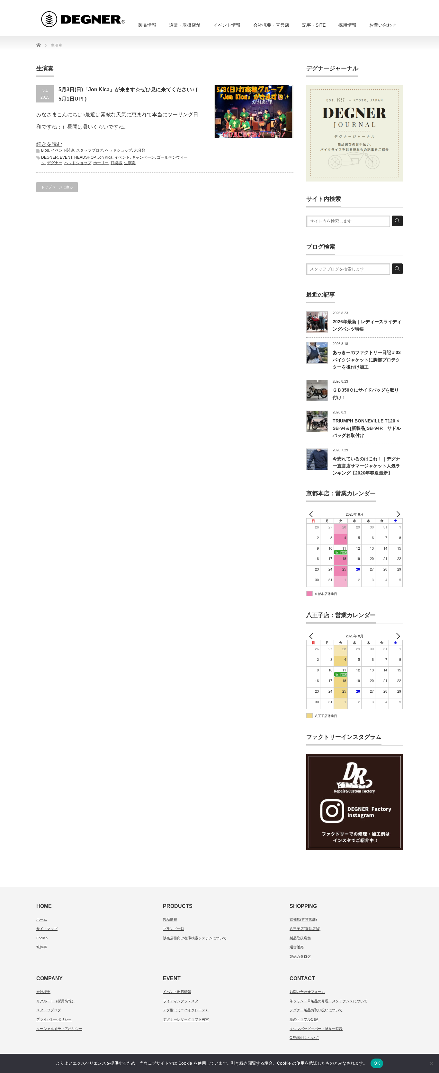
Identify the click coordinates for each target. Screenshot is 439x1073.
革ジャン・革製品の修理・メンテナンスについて (328, 1001)
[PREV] (312, 514)
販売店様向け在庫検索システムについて (195, 938)
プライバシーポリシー (54, 1019)
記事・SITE (314, 25)
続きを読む (49, 144)
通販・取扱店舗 (185, 25)
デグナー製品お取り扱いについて (316, 1010)
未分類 (140, 150)
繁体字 (41, 947)
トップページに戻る (57, 187)
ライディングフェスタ (180, 1001)
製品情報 (147, 25)
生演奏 (130, 163)
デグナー (54, 163)
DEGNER (49, 157)
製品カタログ (300, 956)
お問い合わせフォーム (307, 992)
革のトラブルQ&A (304, 1019)
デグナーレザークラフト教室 (186, 1019)
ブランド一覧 (173, 929)
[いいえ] (431, 1063)
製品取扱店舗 (300, 938)
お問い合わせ (382, 25)
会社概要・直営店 (271, 25)
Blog (45, 150)
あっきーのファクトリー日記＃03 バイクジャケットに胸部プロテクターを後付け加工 (367, 359)
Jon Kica (104, 157)
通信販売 (297, 947)
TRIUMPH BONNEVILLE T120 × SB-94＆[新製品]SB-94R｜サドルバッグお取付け (367, 428)
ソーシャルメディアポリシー (59, 1029)
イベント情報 (226, 25)
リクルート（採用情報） (55, 1001)
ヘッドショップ (118, 150)
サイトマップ (47, 929)
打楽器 (116, 163)
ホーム (41, 919)
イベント (122, 157)
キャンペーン (143, 157)
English (42, 938)
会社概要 (43, 992)
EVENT (66, 157)
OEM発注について (304, 1038)
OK (377, 1063)
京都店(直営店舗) (303, 919)
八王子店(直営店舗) (305, 929)
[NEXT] (396, 514)
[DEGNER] (94, 16)
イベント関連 (62, 150)
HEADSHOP (84, 157)
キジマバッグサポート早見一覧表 (316, 1029)
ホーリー (101, 163)
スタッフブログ (89, 150)
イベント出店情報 (177, 992)
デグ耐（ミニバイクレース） (186, 1010)
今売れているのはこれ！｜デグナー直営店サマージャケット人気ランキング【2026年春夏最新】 (366, 466)
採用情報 (347, 25)
